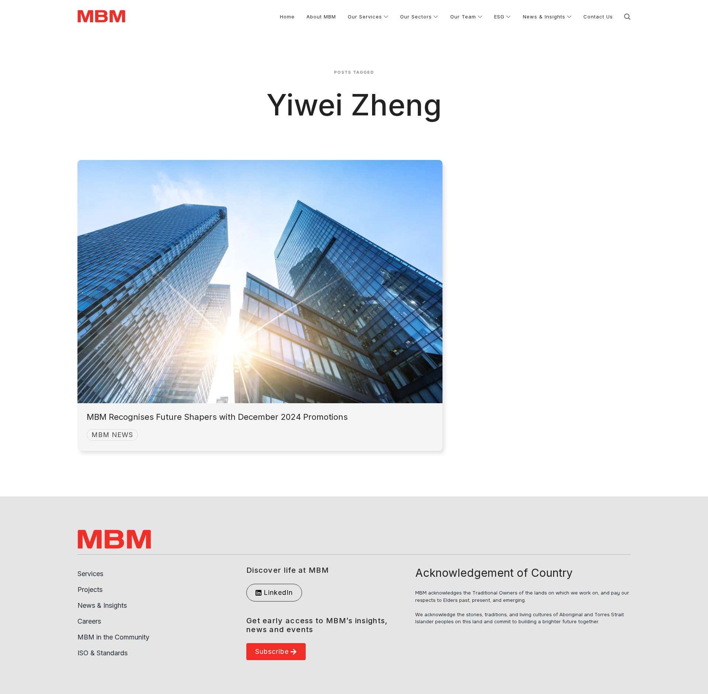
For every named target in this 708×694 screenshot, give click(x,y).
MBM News (112, 435)
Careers (89, 621)
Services (90, 574)
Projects (90, 589)
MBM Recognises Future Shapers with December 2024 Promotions (217, 417)
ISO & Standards (102, 653)
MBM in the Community (113, 637)
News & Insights (102, 605)
